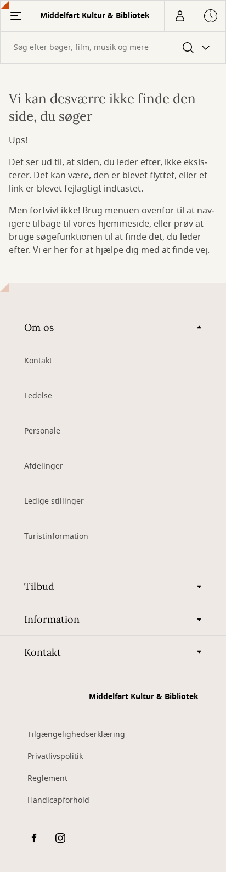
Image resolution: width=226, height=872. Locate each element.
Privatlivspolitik (55, 756)
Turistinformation (56, 536)
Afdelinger (43, 466)
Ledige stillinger (54, 501)
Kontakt (38, 361)
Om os (39, 327)
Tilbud (39, 586)
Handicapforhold (58, 800)
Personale (42, 431)
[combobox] (113, 47)
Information (52, 619)
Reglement (47, 778)
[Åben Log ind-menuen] (179, 16)
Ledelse (38, 396)
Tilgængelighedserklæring (76, 734)
